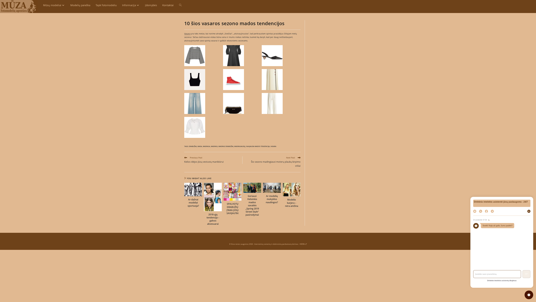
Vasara (187, 33)
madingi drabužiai (225, 146)
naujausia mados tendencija (258, 146)
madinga (206, 146)
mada (200, 146)
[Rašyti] (492, 211)
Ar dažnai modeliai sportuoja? (193, 202)
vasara (273, 146)
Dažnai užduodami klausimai (501, 234)
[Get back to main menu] (489, 220)
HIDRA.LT (303, 244)
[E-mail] (474, 211)
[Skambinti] (480, 211)
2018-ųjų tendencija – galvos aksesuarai (213, 219)
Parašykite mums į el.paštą (501, 250)
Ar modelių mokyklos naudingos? (272, 199)
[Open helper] (529, 295)
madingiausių (239, 146)
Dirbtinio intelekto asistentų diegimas (502, 281)
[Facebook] (486, 211)
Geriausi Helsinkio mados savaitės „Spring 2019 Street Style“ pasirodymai (252, 205)
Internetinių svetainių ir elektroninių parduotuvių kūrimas (276, 244)
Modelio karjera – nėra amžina (291, 202)
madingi (214, 146)
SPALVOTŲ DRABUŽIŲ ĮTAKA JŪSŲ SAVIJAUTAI (233, 208)
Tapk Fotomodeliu (501, 242)
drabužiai (193, 146)
